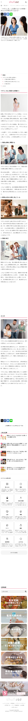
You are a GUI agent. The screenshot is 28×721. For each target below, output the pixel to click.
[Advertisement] (14, 57)
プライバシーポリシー (20, 703)
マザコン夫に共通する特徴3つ (9, 77)
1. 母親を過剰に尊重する (9, 79)
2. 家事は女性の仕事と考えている (11, 81)
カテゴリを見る (14, 552)
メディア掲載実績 (15, 705)
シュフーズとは (6, 703)
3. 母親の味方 (7, 83)
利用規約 (13, 703)
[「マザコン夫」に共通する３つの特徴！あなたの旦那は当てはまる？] (8, 14)
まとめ (4, 86)
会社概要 (22, 705)
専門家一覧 (7, 705)
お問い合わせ (14, 707)
